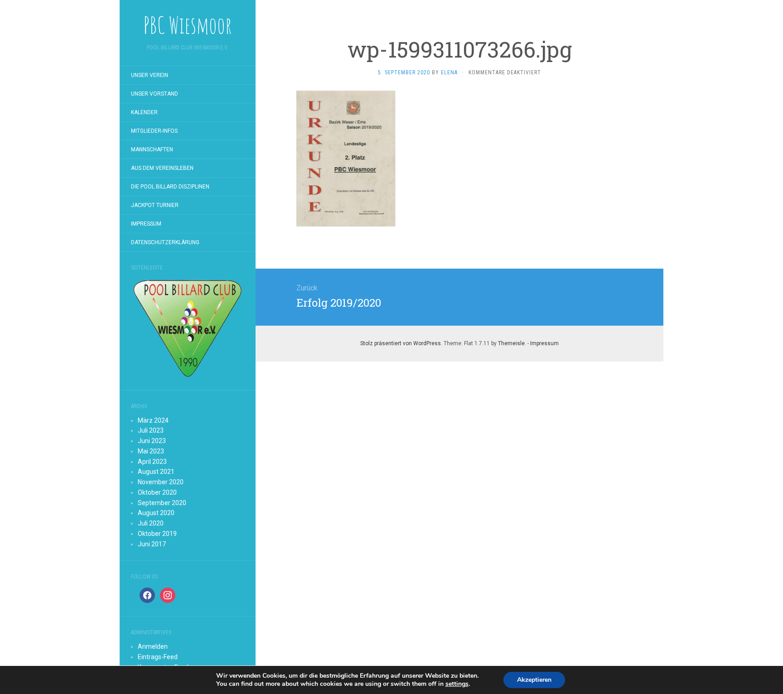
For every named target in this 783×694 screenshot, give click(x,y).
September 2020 (162, 502)
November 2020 (161, 482)
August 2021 (156, 471)
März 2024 (153, 420)
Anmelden (153, 646)
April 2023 (152, 461)
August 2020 (156, 512)
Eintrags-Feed (158, 656)
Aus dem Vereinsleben (162, 168)
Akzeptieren (534, 679)
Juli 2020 (151, 523)
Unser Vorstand (154, 94)
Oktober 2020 (157, 492)
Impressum (146, 224)
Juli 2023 (151, 430)
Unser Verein (149, 75)
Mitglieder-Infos (154, 131)
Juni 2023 (152, 440)
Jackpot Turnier (155, 205)
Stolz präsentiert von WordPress (400, 343)
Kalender (144, 112)
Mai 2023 (151, 451)
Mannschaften (152, 149)
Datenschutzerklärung (165, 242)
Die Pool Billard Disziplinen (170, 186)
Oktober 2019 (157, 533)
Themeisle (511, 343)
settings (457, 684)
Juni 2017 (152, 544)
